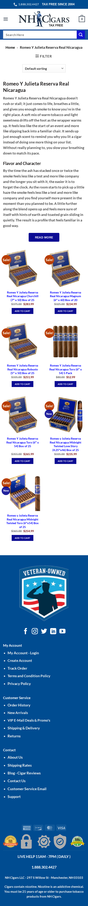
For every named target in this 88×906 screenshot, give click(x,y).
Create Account (20, 660)
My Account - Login (23, 653)
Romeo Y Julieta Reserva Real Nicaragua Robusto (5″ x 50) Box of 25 (22, 369)
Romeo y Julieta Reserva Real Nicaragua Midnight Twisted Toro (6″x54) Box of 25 (22, 521)
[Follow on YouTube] (62, 631)
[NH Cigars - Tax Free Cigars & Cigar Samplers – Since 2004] (44, 19)
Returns (14, 736)
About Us (15, 757)
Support (14, 796)
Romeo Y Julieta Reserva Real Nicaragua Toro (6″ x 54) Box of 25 (22, 442)
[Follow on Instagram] (35, 631)
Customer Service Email (27, 789)
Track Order (17, 668)
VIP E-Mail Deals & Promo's (29, 720)
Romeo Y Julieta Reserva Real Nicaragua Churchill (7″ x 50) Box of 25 (22, 296)
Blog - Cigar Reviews (24, 773)
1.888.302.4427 (44, 867)
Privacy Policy (19, 683)
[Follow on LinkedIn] (53, 631)
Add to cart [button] (22, 311)
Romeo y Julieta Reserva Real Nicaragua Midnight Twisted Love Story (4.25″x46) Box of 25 (65, 444)
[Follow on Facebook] (26, 631)
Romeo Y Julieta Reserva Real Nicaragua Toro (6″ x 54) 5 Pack (65, 369)
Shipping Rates (20, 765)
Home (10, 47)
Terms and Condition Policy (29, 676)
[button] (5, 19)
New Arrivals (18, 713)
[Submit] (81, 34)
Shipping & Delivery (24, 728)
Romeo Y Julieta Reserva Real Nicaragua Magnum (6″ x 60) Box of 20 (65, 296)
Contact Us (17, 781)
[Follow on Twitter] (44, 631)
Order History (19, 705)
